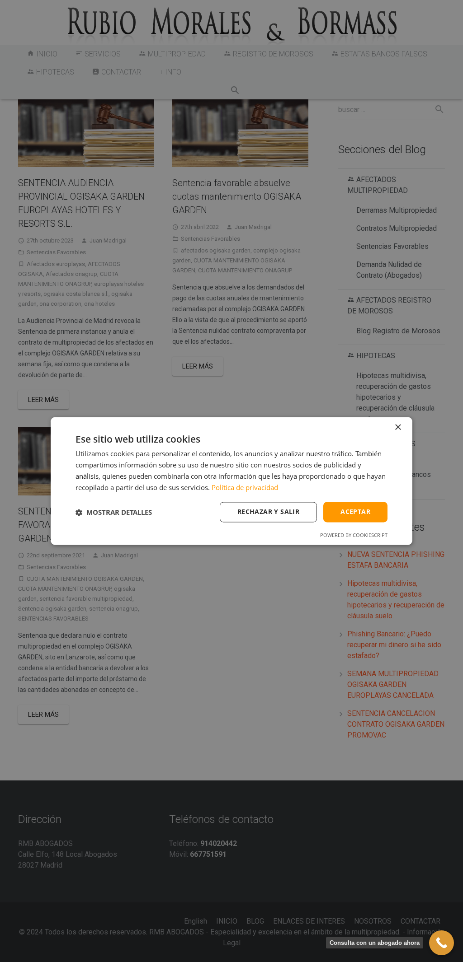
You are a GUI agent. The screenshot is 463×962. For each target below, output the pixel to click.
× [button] (397, 427)
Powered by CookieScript (353, 535)
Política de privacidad (245, 487)
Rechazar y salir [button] (268, 512)
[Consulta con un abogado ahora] (441, 942)
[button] (114, 512)
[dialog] (231, 481)
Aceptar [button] (355, 512)
